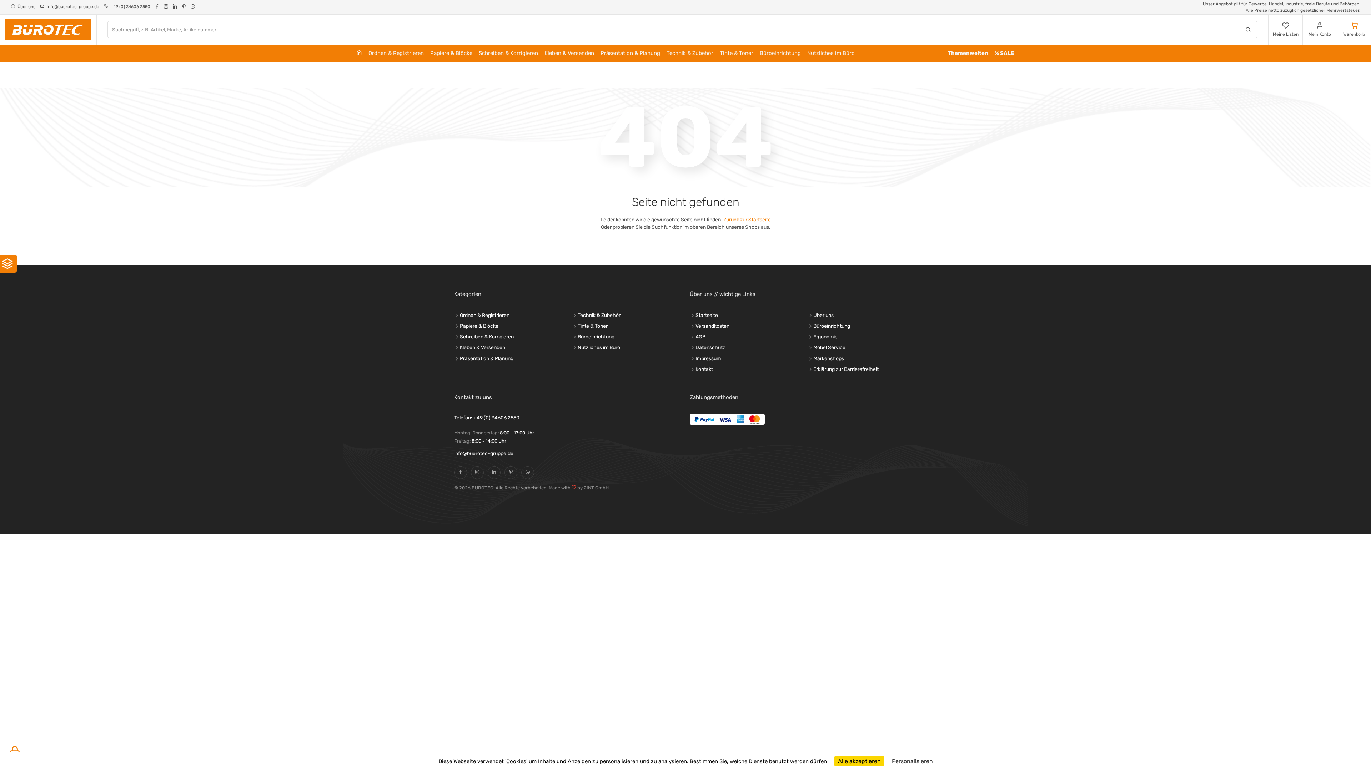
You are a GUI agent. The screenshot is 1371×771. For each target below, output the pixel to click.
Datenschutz (710, 347)
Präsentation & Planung (630, 53)
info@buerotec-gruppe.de (483, 453)
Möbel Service (829, 347)
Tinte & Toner (736, 53)
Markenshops (828, 359)
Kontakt (704, 369)
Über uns (823, 315)
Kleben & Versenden (569, 53)
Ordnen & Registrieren (396, 53)
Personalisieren (912, 761)
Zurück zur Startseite (747, 220)
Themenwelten (968, 53)
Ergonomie (825, 337)
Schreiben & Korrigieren (508, 53)
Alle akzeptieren (859, 761)
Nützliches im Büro (831, 53)
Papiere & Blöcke (451, 53)
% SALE (1004, 53)
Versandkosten (712, 326)
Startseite (706, 315)
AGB (700, 337)
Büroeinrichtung (780, 53)
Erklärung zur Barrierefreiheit (846, 369)
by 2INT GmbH (592, 487)
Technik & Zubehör (690, 53)
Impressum (708, 359)
